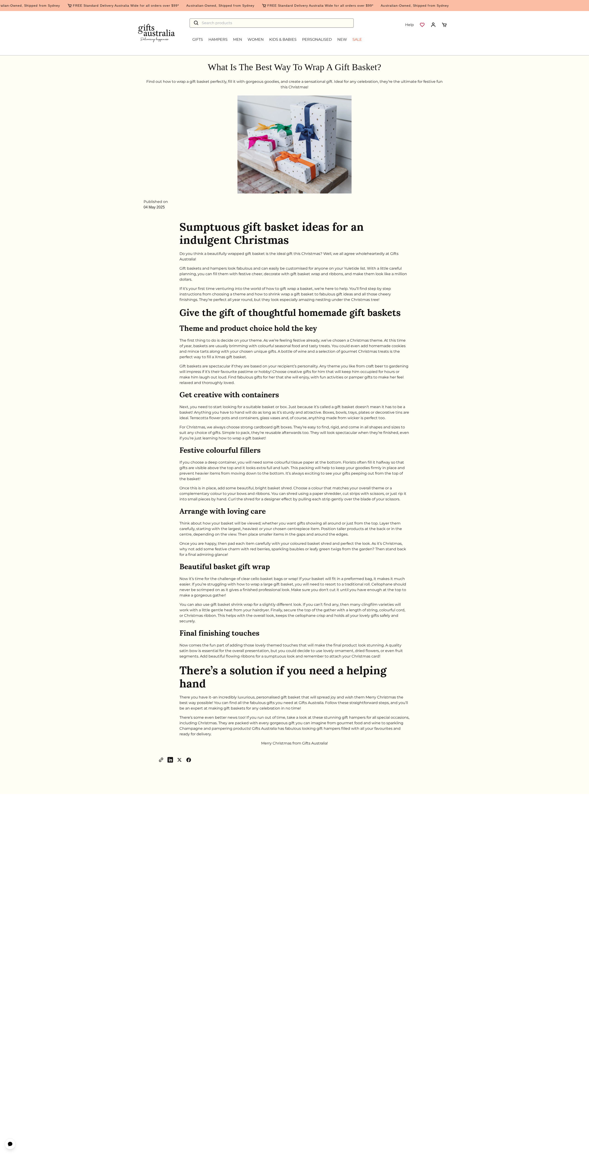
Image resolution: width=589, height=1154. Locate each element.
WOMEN (256, 39)
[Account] (433, 25)
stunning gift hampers (345, 717)
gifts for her (264, 377)
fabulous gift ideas (336, 294)
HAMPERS (218, 39)
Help (409, 25)
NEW (342, 39)
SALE (357, 39)
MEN (237, 39)
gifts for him (314, 371)
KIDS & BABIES (283, 39)
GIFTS (197, 39)
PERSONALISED (317, 39)
